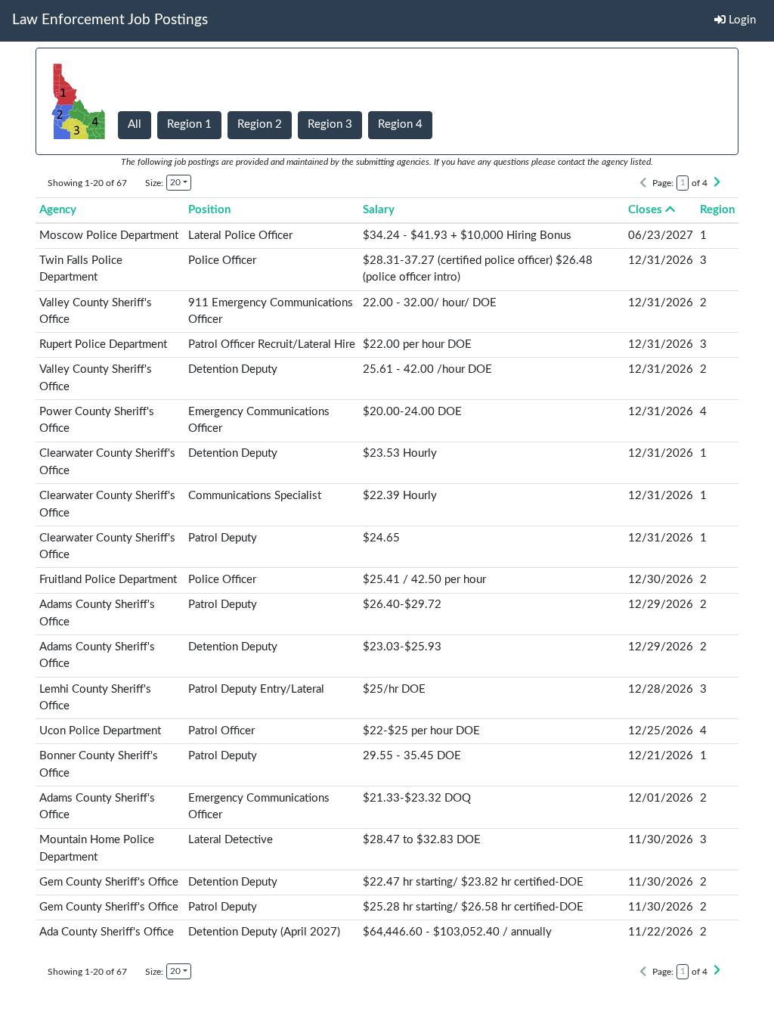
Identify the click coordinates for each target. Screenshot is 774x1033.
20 (175, 182)
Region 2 (259, 124)
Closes (645, 210)
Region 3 (330, 124)
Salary (379, 210)
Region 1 (189, 124)
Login (741, 20)
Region (717, 210)
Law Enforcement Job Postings (110, 20)
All (134, 124)
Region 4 (400, 124)
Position (209, 210)
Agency (57, 210)
